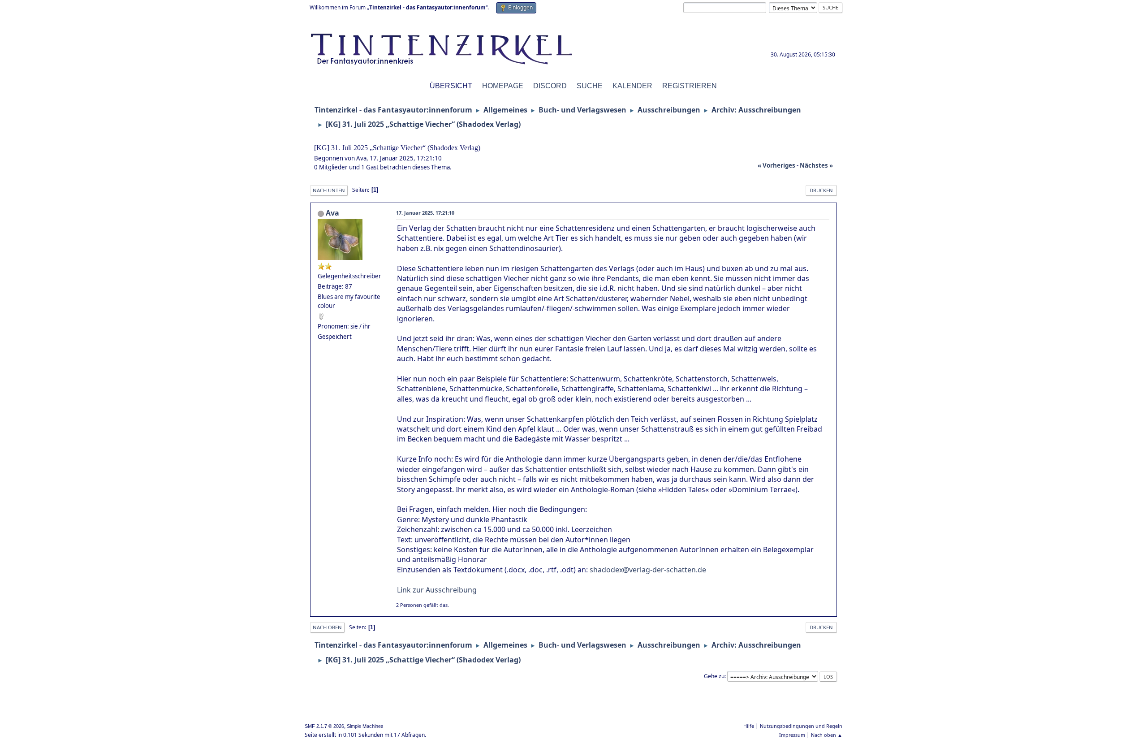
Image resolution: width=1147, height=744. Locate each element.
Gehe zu (714, 676)
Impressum (792, 734)
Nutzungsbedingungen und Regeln (801, 725)
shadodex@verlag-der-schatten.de (648, 570)
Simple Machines (365, 726)
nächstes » (816, 165)
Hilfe (748, 725)
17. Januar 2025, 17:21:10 (425, 212)
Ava (332, 213)
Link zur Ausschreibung (437, 590)
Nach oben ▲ (826, 734)
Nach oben (327, 627)
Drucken (821, 190)
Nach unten (329, 190)
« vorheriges (776, 165)
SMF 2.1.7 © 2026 (324, 726)
